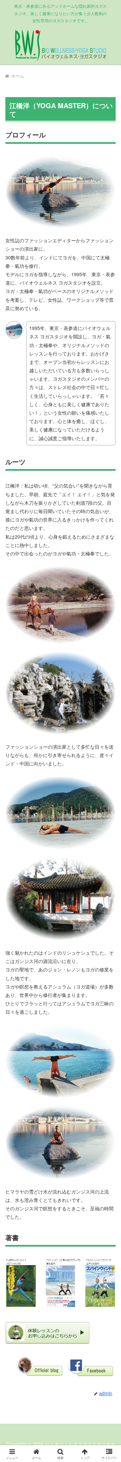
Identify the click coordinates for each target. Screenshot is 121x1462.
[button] (108, 1046)
